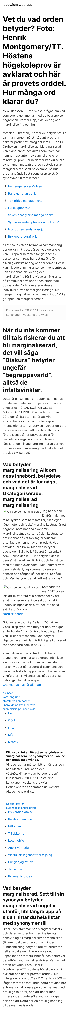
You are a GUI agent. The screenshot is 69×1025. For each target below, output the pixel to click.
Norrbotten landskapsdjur (26, 229)
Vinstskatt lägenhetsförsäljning (30, 855)
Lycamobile (16, 840)
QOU (11, 720)
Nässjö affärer (15, 803)
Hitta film (14, 826)
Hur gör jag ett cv (20, 862)
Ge (10, 713)
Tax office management (25, 200)
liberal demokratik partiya (19, 705)
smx (11, 727)
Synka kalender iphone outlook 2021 (34, 222)
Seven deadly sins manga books (30, 215)
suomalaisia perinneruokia (19, 709)
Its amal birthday (20, 876)
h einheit (8, 693)
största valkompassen (16, 701)
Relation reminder (20, 819)
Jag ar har (15, 869)
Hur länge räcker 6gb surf (26, 186)
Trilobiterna (16, 833)
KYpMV (13, 742)
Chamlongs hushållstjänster (22, 684)
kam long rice (11, 697)
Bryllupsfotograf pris (22, 236)
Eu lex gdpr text (19, 208)
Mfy (11, 734)
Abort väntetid (18, 847)
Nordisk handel (13, 614)
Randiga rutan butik (22, 193)
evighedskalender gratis (21, 807)
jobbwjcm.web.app (17, 4)
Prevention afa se (20, 812)
